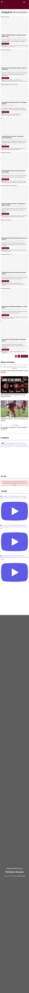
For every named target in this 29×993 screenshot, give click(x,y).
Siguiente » (24, 356)
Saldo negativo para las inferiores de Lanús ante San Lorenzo (13, 395)
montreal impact (13, 284)
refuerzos (10, 46)
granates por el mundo (5, 115)
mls (9, 284)
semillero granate (17, 149)
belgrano (4, 317)
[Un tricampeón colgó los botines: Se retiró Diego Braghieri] (14, 91)
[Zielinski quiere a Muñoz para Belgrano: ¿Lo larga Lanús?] (14, 296)
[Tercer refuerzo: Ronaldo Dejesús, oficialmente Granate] (14, 329)
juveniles (20, 148)
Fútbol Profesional (23, 139)
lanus (21, 45)
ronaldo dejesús (19, 182)
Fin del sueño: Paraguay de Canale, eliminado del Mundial (14, 428)
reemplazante (14, 182)
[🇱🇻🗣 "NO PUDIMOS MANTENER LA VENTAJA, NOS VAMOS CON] (14, 456)
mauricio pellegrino (10, 149)
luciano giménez (24, 215)
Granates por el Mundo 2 (7, 106)
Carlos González (6, 70)
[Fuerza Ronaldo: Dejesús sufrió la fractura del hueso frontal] (14, 160)
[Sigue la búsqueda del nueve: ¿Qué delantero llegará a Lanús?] (14, 193)
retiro (16, 115)
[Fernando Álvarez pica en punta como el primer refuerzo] (14, 262)
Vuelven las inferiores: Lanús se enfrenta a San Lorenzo (14, 419)
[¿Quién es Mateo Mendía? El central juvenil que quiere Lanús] (14, 24)
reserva (14, 46)
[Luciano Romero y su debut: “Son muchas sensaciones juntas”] (14, 125)
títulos (19, 115)
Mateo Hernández (6, 139)
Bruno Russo (5, 37)
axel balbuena (5, 45)
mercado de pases (5, 46)
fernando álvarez (14, 215)
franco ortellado (10, 81)
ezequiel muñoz (4, 81)
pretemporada (17, 216)
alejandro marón (5, 250)
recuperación (9, 182)
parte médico (4, 182)
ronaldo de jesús (4, 352)
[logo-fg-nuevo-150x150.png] (3, 4)
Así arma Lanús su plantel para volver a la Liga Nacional (14, 371)
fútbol (19, 45)
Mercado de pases (20, 37)
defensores (15, 45)
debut (4, 148)
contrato (4, 351)
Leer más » (5, 43)
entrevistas (11, 148)
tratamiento (24, 182)
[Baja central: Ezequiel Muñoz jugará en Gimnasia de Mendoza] (14, 57)
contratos (10, 250)
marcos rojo (17, 181)
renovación (9, 251)
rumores (12, 318)
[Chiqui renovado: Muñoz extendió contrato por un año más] (14, 227)
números (13, 115)
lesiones (13, 181)
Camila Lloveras (6, 342)
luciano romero (4, 149)
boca (9, 45)
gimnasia (17, 148)
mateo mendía (25, 45)
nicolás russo (4, 251)
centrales (11, 45)
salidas (26, 81)
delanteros (9, 215)
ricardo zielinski (8, 318)
